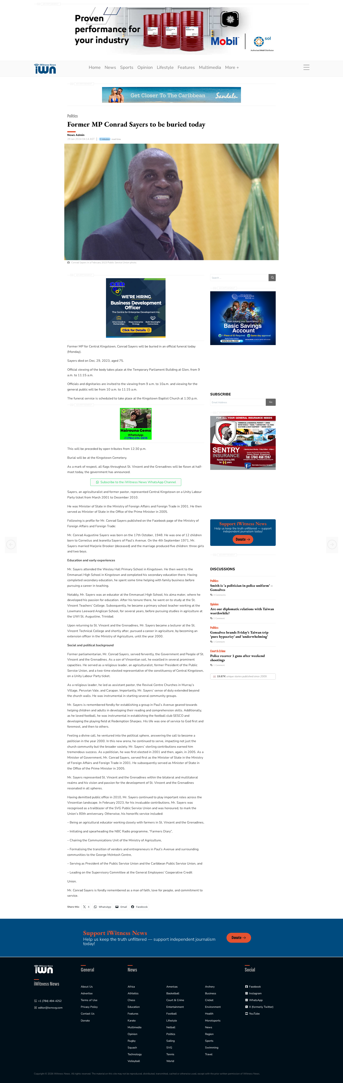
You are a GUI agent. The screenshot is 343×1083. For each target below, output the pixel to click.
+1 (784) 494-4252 (50, 1001)
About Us (87, 987)
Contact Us (87, 1014)
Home (95, 67)
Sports (126, 67)
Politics (72, 116)
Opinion (145, 67)
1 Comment (219, 618)
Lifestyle (165, 67)
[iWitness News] (43, 969)
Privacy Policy (89, 1007)
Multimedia (210, 67)
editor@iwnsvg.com (50, 1008)
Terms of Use (89, 1000)
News (110, 67)
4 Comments (219, 594)
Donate (241, 539)
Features (186, 67)
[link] (45, 69)
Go (270, 402)
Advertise (86, 993)
